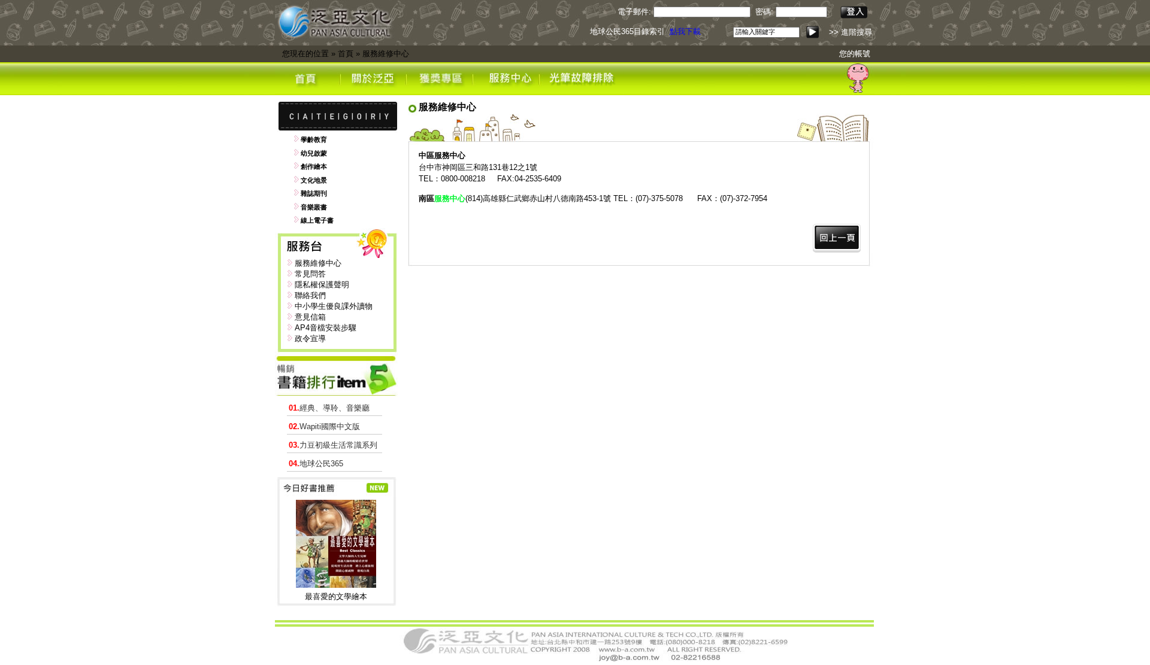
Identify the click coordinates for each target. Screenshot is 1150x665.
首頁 (345, 53)
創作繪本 (314, 166)
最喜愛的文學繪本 (336, 596)
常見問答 (310, 273)
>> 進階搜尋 (850, 32)
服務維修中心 (385, 53)
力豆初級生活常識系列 (333, 445)
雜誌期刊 (314, 193)
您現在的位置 (305, 53)
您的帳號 (854, 53)
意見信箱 (310, 316)
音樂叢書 (314, 207)
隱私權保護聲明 (322, 284)
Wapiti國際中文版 (324, 426)
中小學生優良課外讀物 (334, 306)
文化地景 (314, 180)
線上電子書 (317, 220)
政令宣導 (310, 338)
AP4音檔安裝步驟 (325, 327)
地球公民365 (316, 463)
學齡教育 (314, 139)
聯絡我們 (310, 295)
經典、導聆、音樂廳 (329, 407)
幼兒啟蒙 (314, 153)
